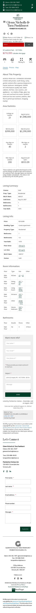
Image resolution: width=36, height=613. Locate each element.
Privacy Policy (20, 585)
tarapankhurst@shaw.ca (13, 10)
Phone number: (10, 503)
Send (18, 394)
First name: (9, 478)
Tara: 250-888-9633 (12, 7)
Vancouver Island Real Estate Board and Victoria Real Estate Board (17, 426)
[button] (11, 2)
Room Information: (11, 266)
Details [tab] (5, 67)
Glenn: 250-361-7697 (12, 2)
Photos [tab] (11, 67)
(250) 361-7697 (8, 416)
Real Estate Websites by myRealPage (18, 587)
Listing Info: (8, 216)
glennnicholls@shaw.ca (13, 5)
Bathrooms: (8, 317)
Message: (8, 512)
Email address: (10, 495)
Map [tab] (17, 67)
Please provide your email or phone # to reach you (16, 366)
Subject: (7, 373)
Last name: (8, 486)
